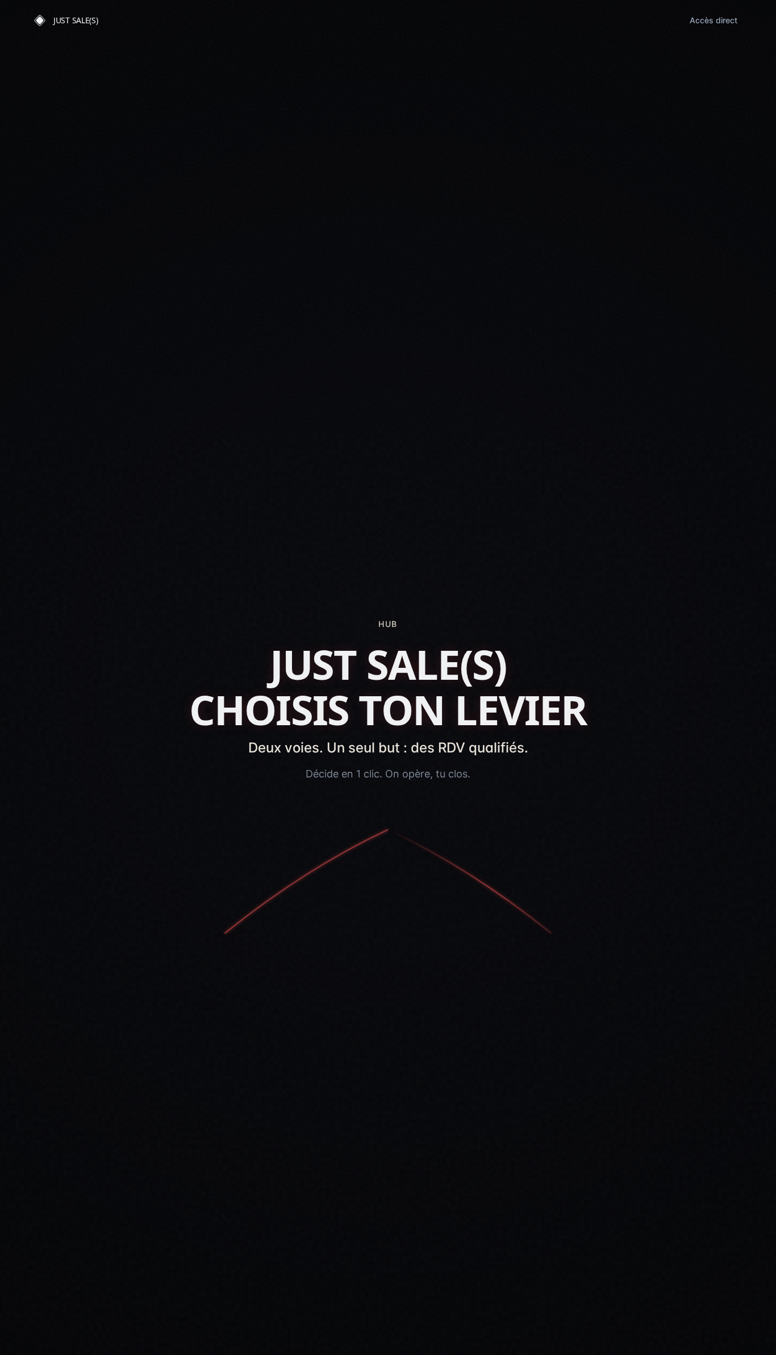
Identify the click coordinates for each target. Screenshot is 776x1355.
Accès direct (713, 20)
